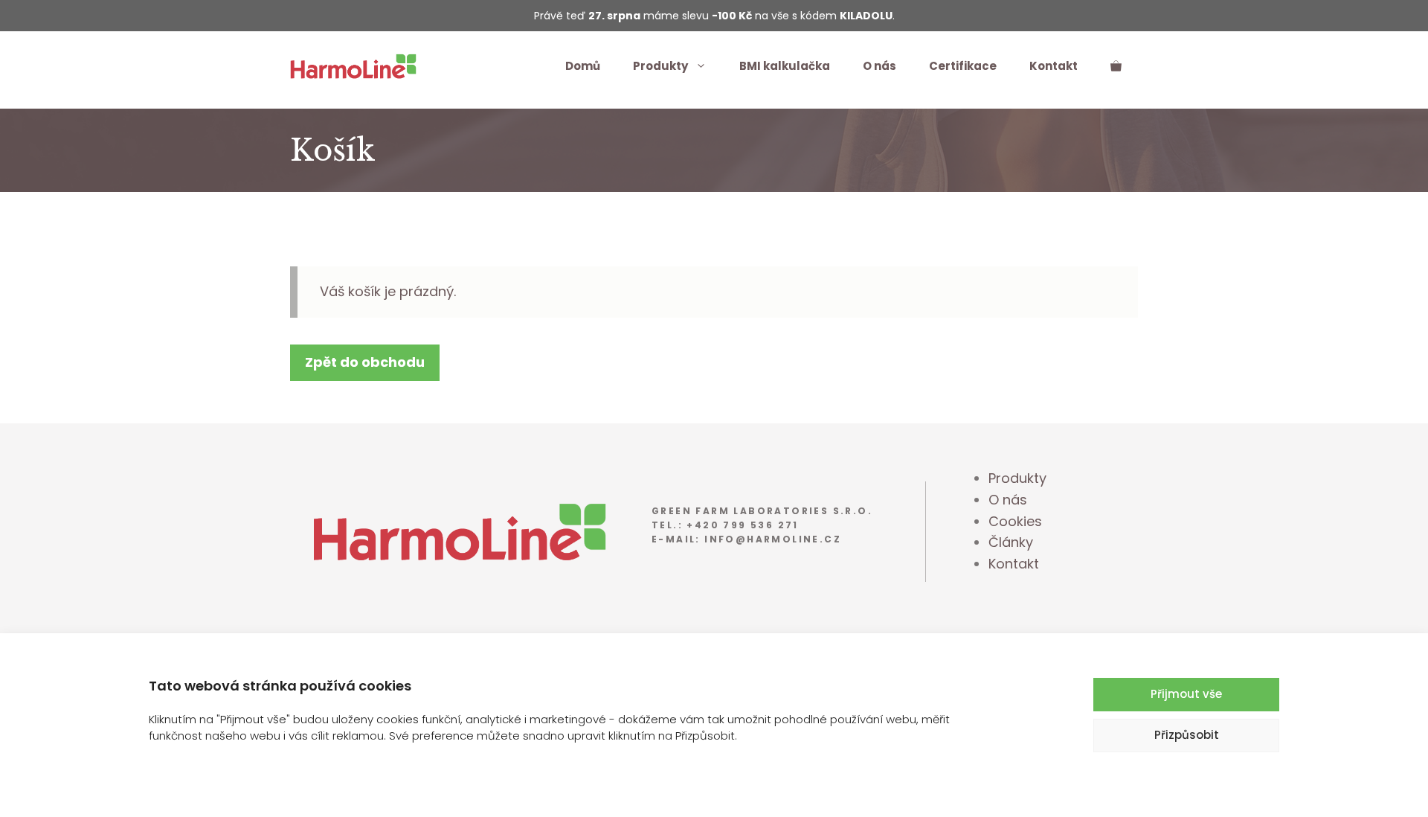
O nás (879, 66)
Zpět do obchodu (365, 362)
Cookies (1015, 521)
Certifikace (963, 66)
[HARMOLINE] (353, 65)
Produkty (660, 66)
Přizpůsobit (1186, 735)
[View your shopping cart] (1116, 66)
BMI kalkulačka (784, 66)
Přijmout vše (1186, 694)
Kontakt (1053, 66)
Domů (582, 66)
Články (1010, 542)
